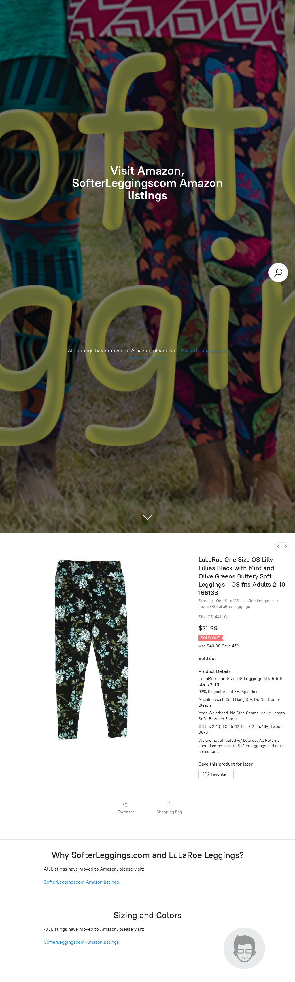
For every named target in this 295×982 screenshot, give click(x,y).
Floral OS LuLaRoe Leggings (224, 606)
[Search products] (278, 272)
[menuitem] (278, 547)
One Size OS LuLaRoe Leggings (245, 600)
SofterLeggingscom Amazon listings (81, 882)
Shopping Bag (169, 812)
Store (203, 600)
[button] (215, 774)
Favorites (126, 812)
